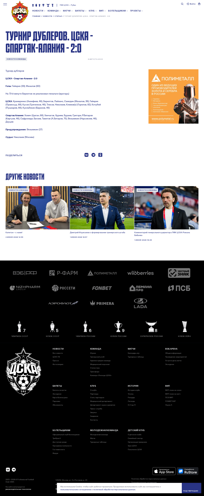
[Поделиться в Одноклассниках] (100, 155)
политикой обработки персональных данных (114, 489)
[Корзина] (199, 3)
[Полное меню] (5, 4)
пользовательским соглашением (75, 489)
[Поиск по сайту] (182, 3)
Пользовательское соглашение (144, 482)
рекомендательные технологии (18, 489)
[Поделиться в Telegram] (93, 155)
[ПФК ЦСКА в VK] (8, 469)
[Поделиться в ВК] (86, 155)
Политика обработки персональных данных (149, 479)
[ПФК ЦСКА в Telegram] (13, 469)
